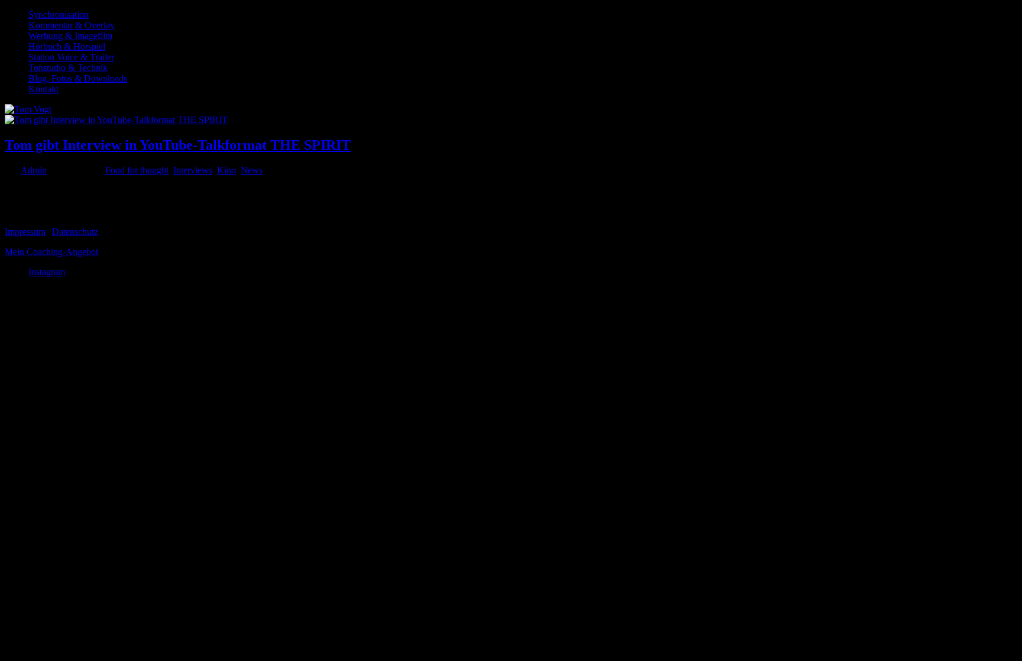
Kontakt (43, 89)
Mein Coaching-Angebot (51, 252)
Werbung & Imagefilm (70, 36)
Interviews (192, 170)
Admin (34, 170)
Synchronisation (58, 14)
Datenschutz (75, 232)
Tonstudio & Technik (68, 68)
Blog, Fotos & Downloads (77, 78)
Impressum (25, 232)
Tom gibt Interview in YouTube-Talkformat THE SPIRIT (178, 145)
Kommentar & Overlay (71, 25)
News (252, 170)
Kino (226, 170)
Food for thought (137, 170)
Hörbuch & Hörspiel (66, 46)
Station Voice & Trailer (71, 57)
